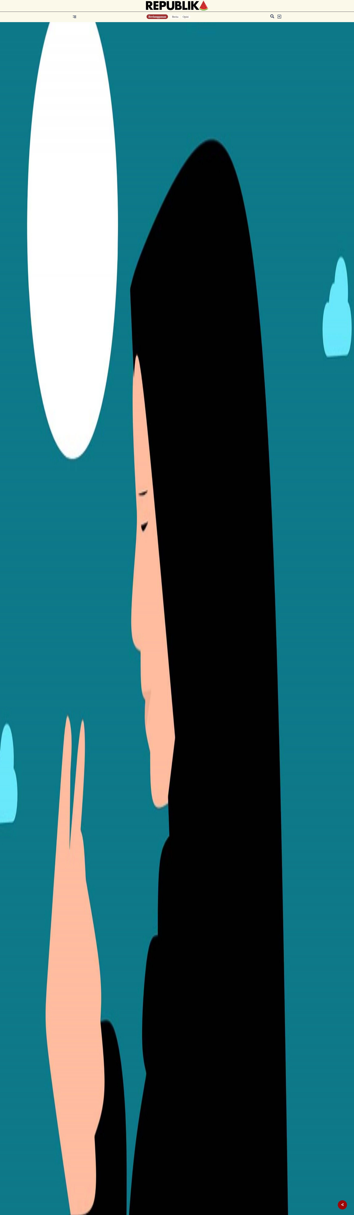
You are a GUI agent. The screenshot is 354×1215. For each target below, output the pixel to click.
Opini (186, 16)
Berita (175, 16)
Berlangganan (157, 16)
